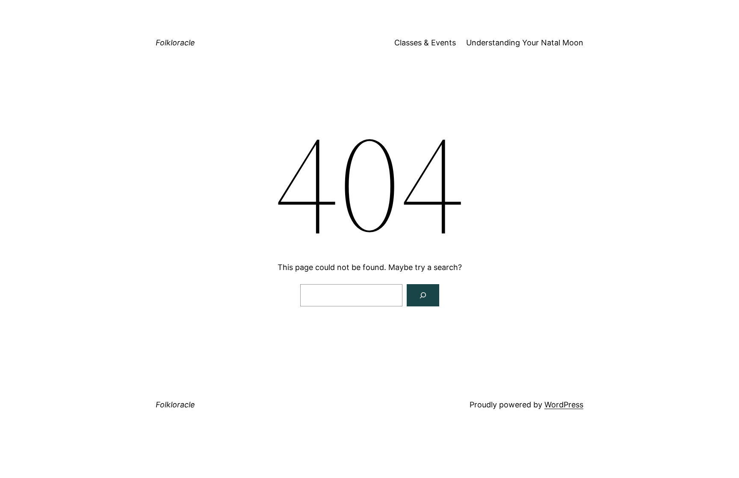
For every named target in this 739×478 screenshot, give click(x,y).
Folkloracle (175, 42)
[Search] (423, 295)
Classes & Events (425, 42)
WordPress (563, 404)
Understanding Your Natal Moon (524, 42)
